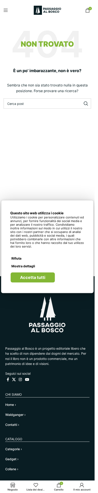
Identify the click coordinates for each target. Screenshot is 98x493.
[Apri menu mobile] (5, 10)
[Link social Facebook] (8, 379)
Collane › (11, 469)
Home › (10, 405)
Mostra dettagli (23, 266)
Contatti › (12, 425)
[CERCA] (86, 103)
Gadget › (11, 459)
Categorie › (13, 449)
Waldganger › (15, 415)
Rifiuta (16, 258)
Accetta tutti (32, 277)
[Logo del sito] (47, 10)
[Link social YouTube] (27, 379)
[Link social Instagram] (20, 379)
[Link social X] (14, 379)
